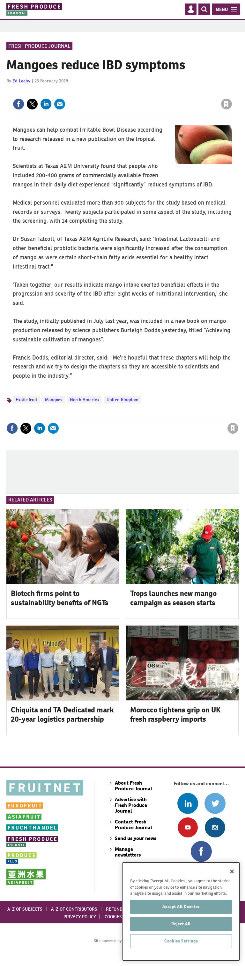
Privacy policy (79, 917)
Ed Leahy (21, 81)
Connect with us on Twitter (214, 803)
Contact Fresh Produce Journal (133, 824)
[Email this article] (59, 104)
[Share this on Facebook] (18, 104)
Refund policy (122, 909)
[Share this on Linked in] (46, 104)
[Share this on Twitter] (32, 104)
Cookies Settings (181, 941)
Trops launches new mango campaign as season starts (173, 598)
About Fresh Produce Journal (133, 786)
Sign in (150, 91)
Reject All (181, 924)
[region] (181, 911)
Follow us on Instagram (214, 827)
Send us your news (135, 838)
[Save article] (226, 104)
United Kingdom (122, 399)
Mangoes (53, 399)
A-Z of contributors (74, 909)
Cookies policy (121, 917)
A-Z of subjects (24, 909)
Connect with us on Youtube (187, 827)
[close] (231, 91)
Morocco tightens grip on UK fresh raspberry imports (175, 714)
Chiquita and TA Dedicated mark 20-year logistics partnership (62, 714)
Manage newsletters (128, 852)
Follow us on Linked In (187, 803)
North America (84, 399)
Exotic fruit (26, 399)
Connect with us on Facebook (201, 851)
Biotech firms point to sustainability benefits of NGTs (59, 598)
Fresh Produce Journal (39, 46)
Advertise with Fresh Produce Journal (131, 805)
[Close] (232, 871)
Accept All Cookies (181, 906)
